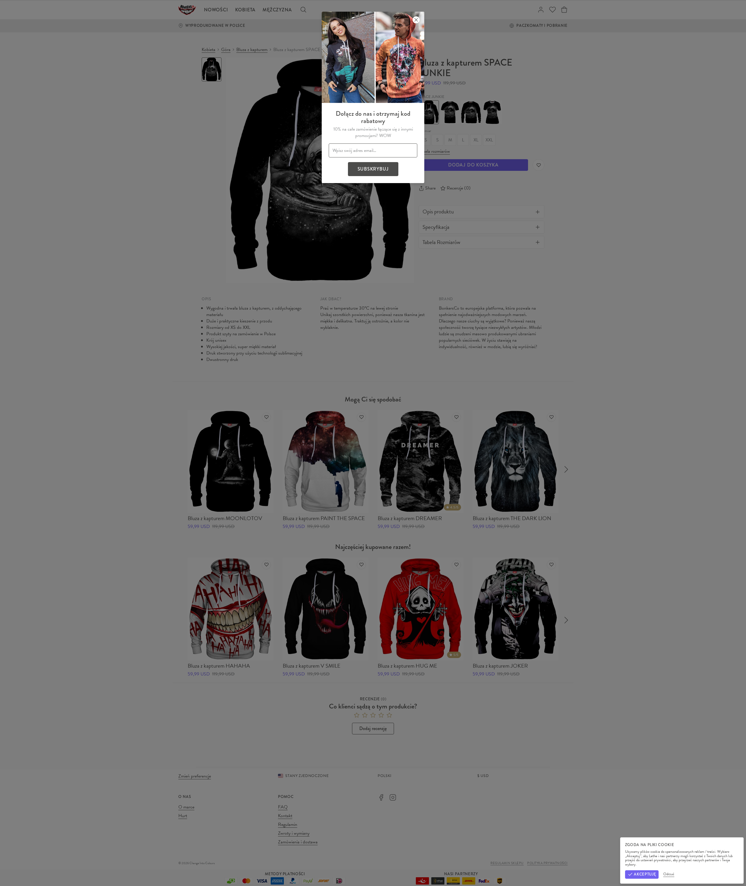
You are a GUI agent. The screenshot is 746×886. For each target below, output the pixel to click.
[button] (373, 443)
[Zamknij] (416, 19)
